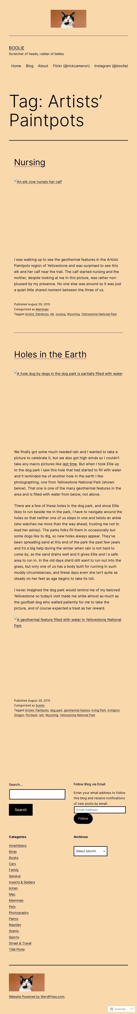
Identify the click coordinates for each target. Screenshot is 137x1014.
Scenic (40, 705)
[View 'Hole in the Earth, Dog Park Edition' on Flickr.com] (68, 407)
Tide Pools (17, 949)
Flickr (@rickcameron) (71, 66)
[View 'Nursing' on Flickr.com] (68, 215)
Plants (13, 919)
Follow (83, 818)
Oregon (19, 715)
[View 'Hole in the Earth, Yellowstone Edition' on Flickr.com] (68, 653)
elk (52, 314)
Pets (12, 906)
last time (70, 464)
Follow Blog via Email (89, 784)
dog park (56, 710)
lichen (13, 888)
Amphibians (18, 845)
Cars (12, 864)
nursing (60, 314)
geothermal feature (77, 710)
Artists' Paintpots (37, 314)
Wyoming (73, 314)
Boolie (16, 48)
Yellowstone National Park (99, 314)
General (15, 876)
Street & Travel (20, 943)
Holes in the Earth (50, 354)
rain (41, 715)
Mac (12, 894)
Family (14, 870)
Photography (19, 913)
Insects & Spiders (22, 882)
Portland (31, 715)
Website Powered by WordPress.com (36, 996)
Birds (13, 852)
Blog (29, 66)
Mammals (42, 309)
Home (16, 66)
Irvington (114, 710)
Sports (14, 937)
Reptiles (15, 925)
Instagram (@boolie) (111, 66)
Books (13, 858)
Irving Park (99, 710)
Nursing (29, 162)
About (43, 66)
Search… (15, 784)
